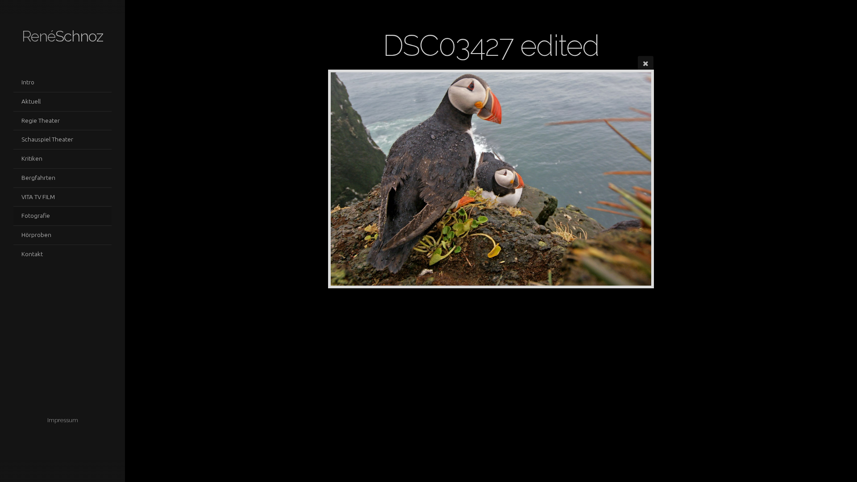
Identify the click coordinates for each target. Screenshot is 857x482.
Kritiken (31, 158)
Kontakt (32, 254)
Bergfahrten (38, 177)
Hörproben (36, 234)
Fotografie (35, 215)
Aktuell (31, 101)
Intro (27, 82)
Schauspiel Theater (47, 139)
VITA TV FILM (38, 196)
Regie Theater (40, 120)
